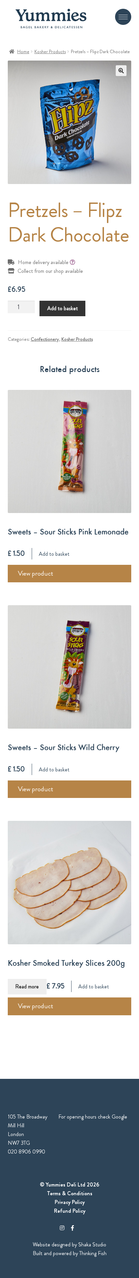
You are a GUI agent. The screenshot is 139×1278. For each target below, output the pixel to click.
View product (35, 573)
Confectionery (45, 339)
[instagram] (62, 1228)
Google (119, 1117)
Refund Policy (69, 1211)
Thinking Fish (93, 1253)
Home (23, 51)
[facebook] (72, 1228)
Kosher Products (50, 51)
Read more (27, 986)
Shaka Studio (92, 1244)
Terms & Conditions (69, 1193)
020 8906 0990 (26, 1152)
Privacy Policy (70, 1202)
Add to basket (62, 308)
